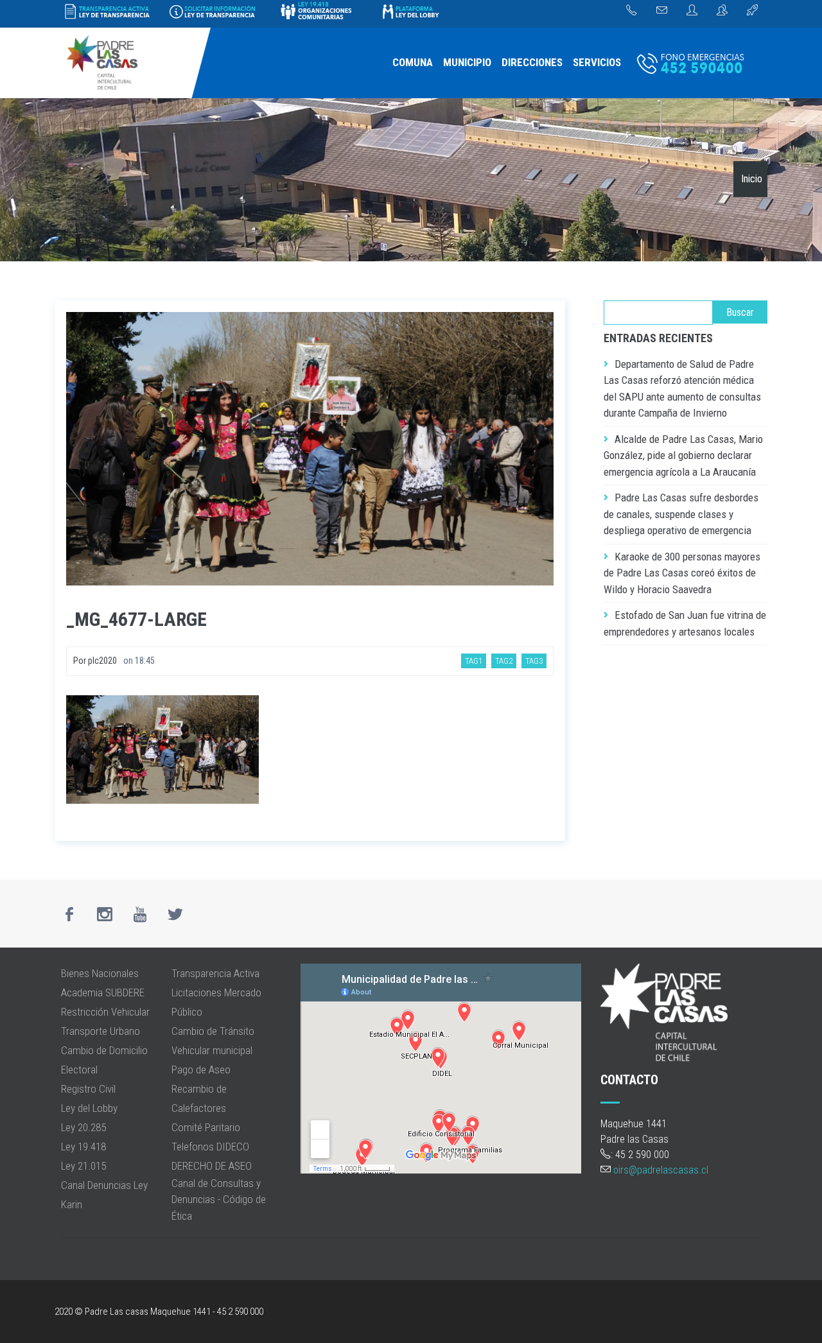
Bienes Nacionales (100, 973)
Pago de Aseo (201, 1069)
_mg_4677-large (136, 619)
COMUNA (412, 62)
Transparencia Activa (215, 973)
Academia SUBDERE (102, 992)
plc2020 (102, 660)
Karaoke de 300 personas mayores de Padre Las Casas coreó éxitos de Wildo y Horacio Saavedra (682, 573)
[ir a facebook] (69, 914)
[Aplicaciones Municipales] (752, 11)
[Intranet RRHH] (692, 11)
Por (80, 660)
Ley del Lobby (89, 1108)
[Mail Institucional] (662, 11)
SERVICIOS (597, 62)
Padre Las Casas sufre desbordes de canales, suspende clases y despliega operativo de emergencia (681, 514)
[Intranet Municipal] (722, 11)
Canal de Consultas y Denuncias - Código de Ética (218, 1199)
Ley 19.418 (83, 1146)
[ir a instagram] (104, 914)
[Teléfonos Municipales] (631, 11)
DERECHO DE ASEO (211, 1165)
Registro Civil (88, 1088)
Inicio (751, 179)
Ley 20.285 (83, 1127)
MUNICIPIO (467, 62)
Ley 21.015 (83, 1165)
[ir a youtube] (140, 914)
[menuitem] (412, 62)
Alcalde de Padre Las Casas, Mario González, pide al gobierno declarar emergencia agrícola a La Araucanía (683, 455)
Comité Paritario (205, 1127)
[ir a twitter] (175, 914)
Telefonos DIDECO (210, 1146)
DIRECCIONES (532, 62)
